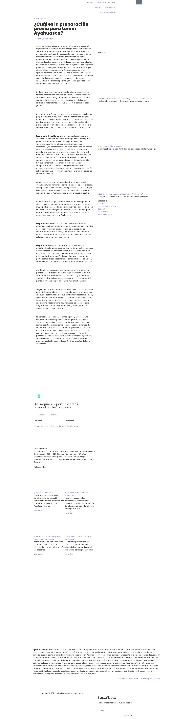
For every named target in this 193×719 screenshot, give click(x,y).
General (97, 7)
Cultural (89, 2)
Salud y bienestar (107, 13)
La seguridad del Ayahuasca (110, 146)
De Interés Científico (106, 2)
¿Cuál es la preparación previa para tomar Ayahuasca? (47, 537)
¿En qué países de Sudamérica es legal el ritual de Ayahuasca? (125, 98)
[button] (65, 423)
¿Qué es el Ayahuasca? (44, 492)
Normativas (110, 7)
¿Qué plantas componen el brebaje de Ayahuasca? (120, 194)
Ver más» (38, 510)
